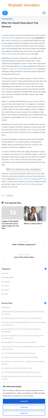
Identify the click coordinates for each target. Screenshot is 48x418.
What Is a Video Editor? (33, 224)
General (6, 290)
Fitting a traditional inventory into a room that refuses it (23, 318)
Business (7, 281)
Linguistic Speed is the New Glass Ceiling (18, 368)
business (10, 195)
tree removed (10, 38)
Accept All (24, 401)
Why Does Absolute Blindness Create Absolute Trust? (22, 372)
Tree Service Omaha (28, 184)
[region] (24, 400)
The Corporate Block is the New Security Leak (19, 353)
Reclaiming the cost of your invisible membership (21, 357)
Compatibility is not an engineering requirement (20, 342)
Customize (24, 407)
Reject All (24, 413)
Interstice (7, 307)
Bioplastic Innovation (24, 5)
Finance (6, 286)
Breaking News (7, 19)
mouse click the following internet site (23, 69)
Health (6, 294)
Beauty (6, 273)
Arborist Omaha (7, 54)
